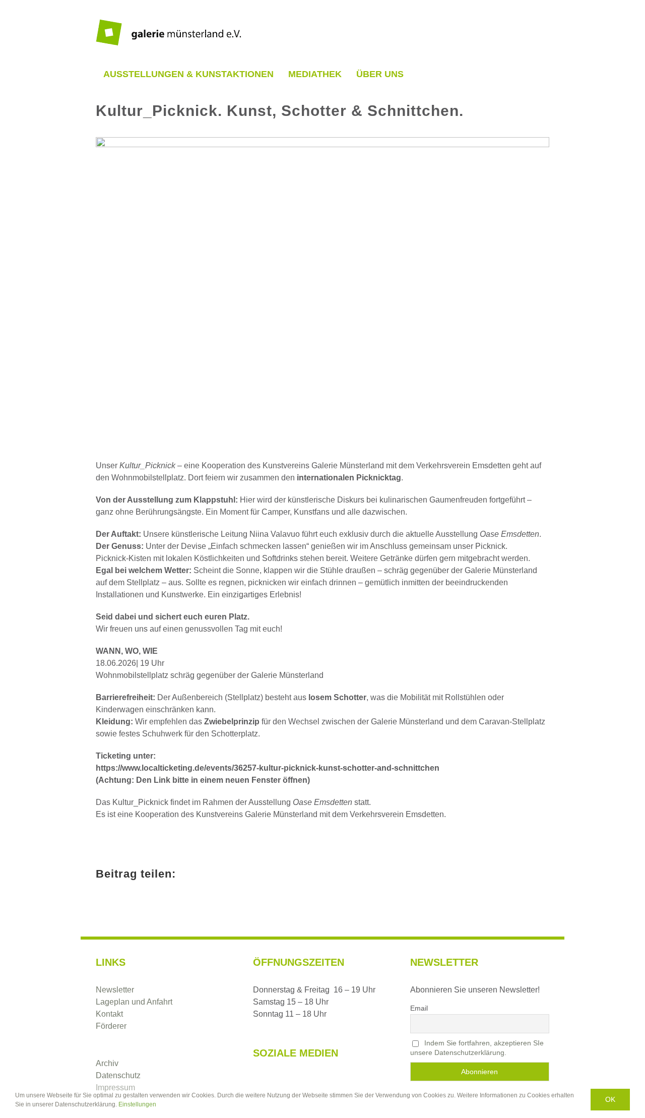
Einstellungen (138, 1104)
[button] (421, 74)
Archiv (107, 1063)
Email (419, 1008)
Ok (610, 1099)
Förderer (111, 1026)
